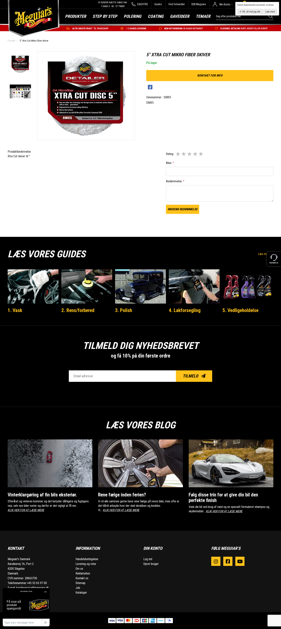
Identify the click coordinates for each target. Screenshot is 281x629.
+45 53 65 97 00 (37, 583)
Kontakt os (82, 578)
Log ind (147, 559)
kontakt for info (210, 75)
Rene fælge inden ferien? (122, 495)
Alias (170, 163)
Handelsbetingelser (87, 559)
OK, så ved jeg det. (251, 11)
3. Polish (123, 310)
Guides (158, 4)
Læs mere (264, 254)
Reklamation (83, 573)
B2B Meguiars (199, 4)
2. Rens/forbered (77, 310)
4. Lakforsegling (185, 310)
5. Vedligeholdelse (240, 310)
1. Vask (15, 310)
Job (78, 588)
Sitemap (80, 583)
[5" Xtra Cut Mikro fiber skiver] (20, 64)
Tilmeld (191, 376)
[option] (20, 64)
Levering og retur (86, 564)
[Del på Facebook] (150, 87)
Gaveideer (179, 16)
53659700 (142, 4)
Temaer (203, 16)
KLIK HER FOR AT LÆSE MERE (26, 510)
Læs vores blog (140, 425)
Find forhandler (177, 4)
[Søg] (271, 16)
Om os (79, 568)
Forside (11, 40)
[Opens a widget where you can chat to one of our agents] (26, 607)
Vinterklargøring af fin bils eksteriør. (42, 495)
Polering (132, 16)
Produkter (75, 16)
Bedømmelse (175, 181)
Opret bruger (151, 564)
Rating (169, 154)
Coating (155, 16)
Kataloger (81, 592)
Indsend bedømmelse (182, 209)
